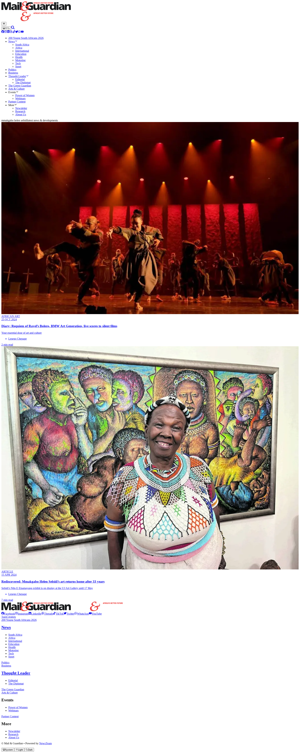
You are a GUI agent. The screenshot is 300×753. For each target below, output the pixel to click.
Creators (11, 616)
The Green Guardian (12, 689)
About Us (13, 737)
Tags (4, 616)
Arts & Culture (9, 692)
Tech (11, 653)
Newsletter (14, 731)
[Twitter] (16, 32)
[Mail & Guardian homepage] (150, 11)
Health (12, 647)
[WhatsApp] (19, 32)
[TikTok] (13, 32)
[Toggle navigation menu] (3, 24)
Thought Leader (15, 673)
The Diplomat (16, 683)
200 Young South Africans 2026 (19, 619)
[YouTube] (22, 32)
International (15, 640)
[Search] (13, 28)
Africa (11, 637)
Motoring (13, 650)
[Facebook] (2, 32)
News (6, 627)
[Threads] (11, 32)
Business (6, 665)
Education (13, 644)
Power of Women (18, 707)
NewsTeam (45, 743)
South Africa (15, 634)
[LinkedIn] (8, 32)
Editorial (13, 680)
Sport (11, 656)
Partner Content (10, 716)
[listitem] (8, 613)
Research (13, 734)
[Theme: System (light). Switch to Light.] (6, 28)
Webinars (13, 710)
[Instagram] (5, 32)
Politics (5, 662)
